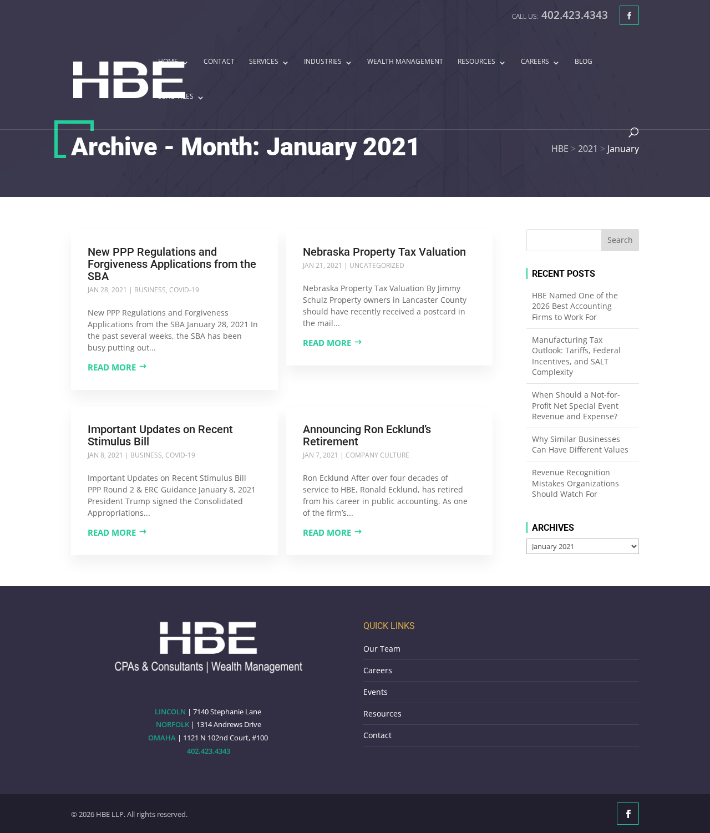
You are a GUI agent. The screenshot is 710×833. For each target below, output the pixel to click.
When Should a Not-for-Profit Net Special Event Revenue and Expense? (576, 405)
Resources (476, 62)
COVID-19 (184, 289)
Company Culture (377, 455)
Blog (583, 62)
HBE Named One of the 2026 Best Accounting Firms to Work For (575, 306)
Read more (112, 367)
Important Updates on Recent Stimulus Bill (160, 435)
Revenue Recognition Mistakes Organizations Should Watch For (575, 483)
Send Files (176, 97)
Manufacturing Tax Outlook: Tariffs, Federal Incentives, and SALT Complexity (576, 356)
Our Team (381, 648)
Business (150, 289)
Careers (535, 62)
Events (375, 692)
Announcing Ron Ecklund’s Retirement (367, 435)
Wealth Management (405, 62)
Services (263, 62)
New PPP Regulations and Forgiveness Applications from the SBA (172, 264)
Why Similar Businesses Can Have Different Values (580, 444)
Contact (219, 62)
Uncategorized (376, 265)
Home (168, 62)
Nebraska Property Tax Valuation (384, 251)
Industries (323, 62)
